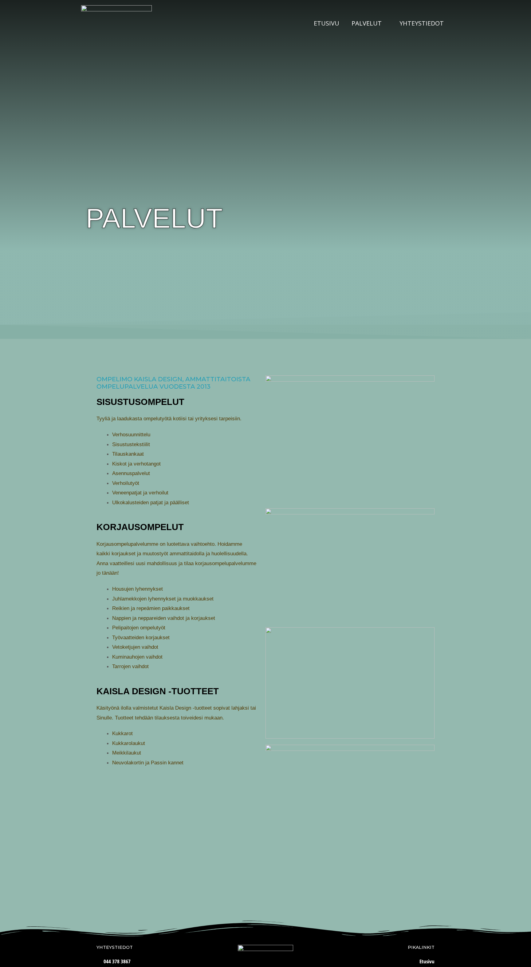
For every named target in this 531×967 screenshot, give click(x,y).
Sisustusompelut (140, 402)
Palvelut (367, 23)
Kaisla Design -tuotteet (157, 691)
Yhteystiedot (421, 23)
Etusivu (326, 23)
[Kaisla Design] (116, 23)
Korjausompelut (140, 527)
